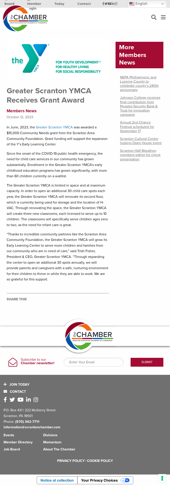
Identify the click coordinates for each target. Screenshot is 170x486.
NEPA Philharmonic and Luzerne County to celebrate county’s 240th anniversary (139, 83)
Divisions (50, 435)
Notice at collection (57, 480)
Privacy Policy (71, 461)
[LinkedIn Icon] (113, 4)
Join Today (18, 384)
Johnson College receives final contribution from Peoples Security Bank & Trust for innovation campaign (140, 106)
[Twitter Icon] (106, 4)
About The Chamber (59, 449)
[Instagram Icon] (116, 4)
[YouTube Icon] (109, 4)
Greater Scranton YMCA (54, 127)
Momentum (52, 442)
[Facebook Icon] (103, 4)
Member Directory (18, 442)
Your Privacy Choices (99, 480)
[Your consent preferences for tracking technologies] (162, 478)
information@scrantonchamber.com (32, 427)
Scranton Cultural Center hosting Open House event (141, 141)
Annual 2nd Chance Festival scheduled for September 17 (137, 126)
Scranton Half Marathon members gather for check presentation (140, 155)
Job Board (12, 449)
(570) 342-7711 (27, 421)
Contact (17, 391)
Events (9, 435)
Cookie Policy (100, 461)
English (141, 4)
